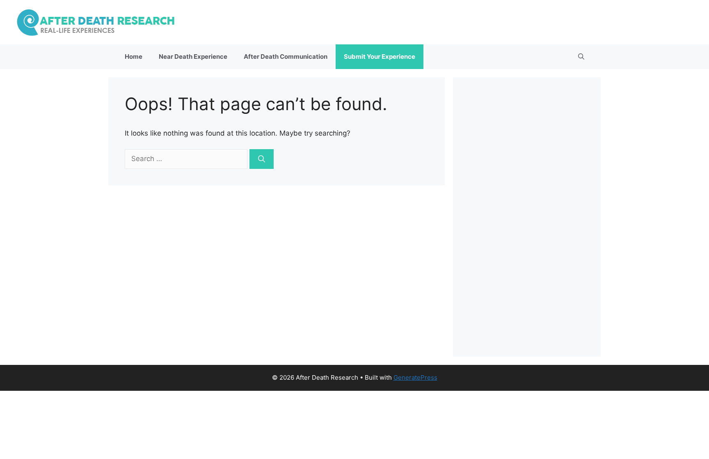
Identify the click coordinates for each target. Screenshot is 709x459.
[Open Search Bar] (581, 56)
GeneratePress (415, 377)
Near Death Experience (193, 56)
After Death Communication (285, 56)
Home (133, 56)
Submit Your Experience (379, 56)
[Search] (261, 159)
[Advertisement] (526, 217)
